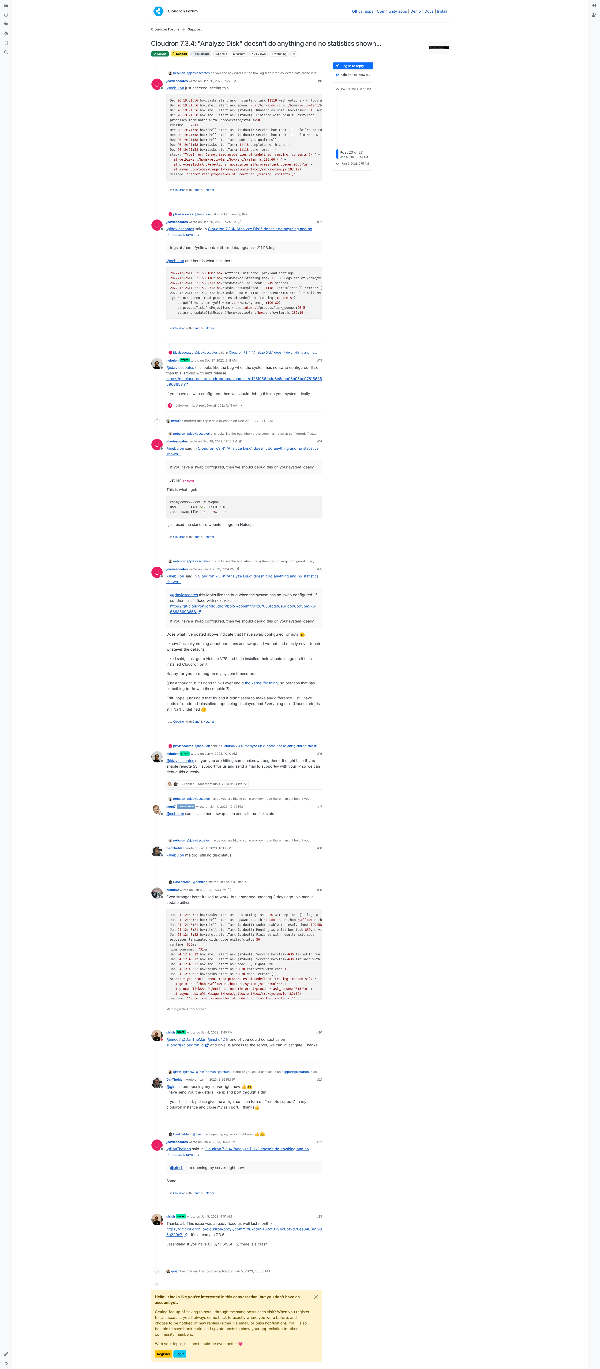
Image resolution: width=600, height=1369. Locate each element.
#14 (319, 441)
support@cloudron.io (185, 1045)
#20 (319, 1032)
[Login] (594, 5)
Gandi (196, 190)
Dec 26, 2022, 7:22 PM (219, 81)
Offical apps (362, 11)
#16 (319, 753)
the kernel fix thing (261, 683)
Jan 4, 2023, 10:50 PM (219, 1142)
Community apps (392, 11)
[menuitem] (594, 5)
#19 (319, 890)
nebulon (179, 73)
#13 (319, 360)
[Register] (594, 15)
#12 (319, 222)
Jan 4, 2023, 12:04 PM (226, 806)
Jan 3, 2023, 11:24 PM (219, 569)
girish (170, 1032)
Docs (429, 11)
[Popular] (6, 34)
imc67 (171, 806)
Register (163, 1354)
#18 (319, 848)
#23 (319, 1216)
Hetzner (208, 190)
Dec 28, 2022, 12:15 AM (220, 441)
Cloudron (179, 190)
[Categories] (6, 5)
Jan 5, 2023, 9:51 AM (216, 1216)
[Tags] (6, 24)
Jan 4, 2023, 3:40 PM (216, 1032)
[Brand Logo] (158, 11)
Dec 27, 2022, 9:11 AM (221, 360)
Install (442, 11)
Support (181, 54)
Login (180, 1354)
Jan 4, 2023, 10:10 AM (221, 753)
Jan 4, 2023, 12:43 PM (210, 890)
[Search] (6, 52)
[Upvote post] (311, 199)
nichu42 (172, 890)
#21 (319, 1079)
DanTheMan (175, 848)
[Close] (316, 1296)
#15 (319, 569)
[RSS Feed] (294, 54)
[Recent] (6, 15)
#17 (319, 806)
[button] (6, 1354)
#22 (319, 1142)
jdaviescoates (177, 81)
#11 (320, 81)
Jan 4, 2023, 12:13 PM (215, 848)
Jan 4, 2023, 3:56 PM (215, 1079)
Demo (415, 11)
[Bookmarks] (6, 43)
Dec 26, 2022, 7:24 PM (219, 222)
